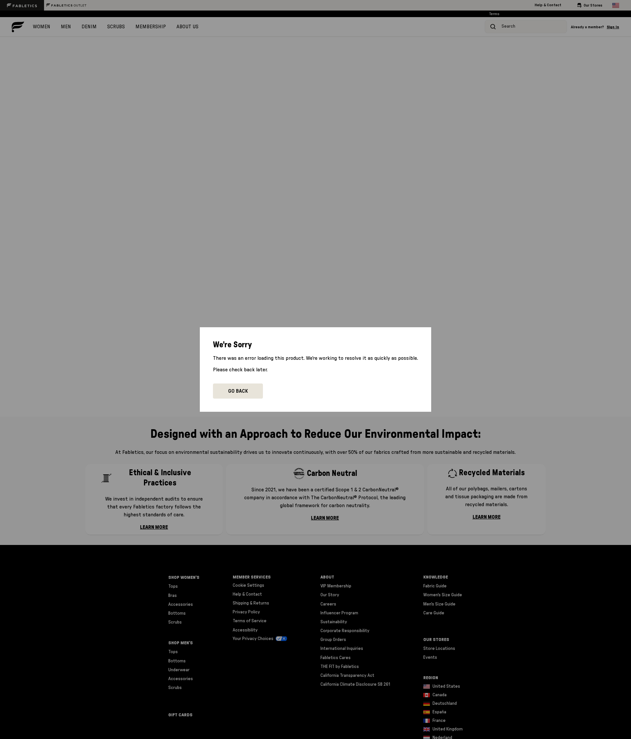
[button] (238, 391)
